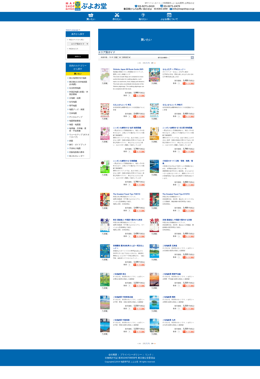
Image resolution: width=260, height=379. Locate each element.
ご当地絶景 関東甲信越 (171, 274)
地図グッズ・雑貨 (76, 109)
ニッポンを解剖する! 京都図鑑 (125, 161)
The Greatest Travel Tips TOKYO (126, 194)
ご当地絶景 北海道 (169, 246)
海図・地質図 (75, 124)
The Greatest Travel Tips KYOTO (176, 194)
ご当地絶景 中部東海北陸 (123, 297)
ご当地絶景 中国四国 (121, 320)
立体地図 (73, 113)
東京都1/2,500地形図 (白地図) (78, 83)
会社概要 (112, 354)
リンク (148, 354)
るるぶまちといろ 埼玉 (122, 105)
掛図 (71, 141)
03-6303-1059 (161, 9)
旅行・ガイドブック (77, 144)
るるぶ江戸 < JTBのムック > (173, 69)
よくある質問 (178, 3)
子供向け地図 (75, 148)
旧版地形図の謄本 (76, 152)
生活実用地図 (75, 88)
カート (157, 3)
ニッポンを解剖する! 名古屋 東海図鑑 (177, 128)
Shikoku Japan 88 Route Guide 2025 (128, 69)
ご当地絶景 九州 (168, 320)
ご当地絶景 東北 (119, 274)
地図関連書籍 (75, 121)
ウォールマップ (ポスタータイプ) (79, 135)
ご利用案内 (166, 3)
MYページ (149, 3)
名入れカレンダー (76, 156)
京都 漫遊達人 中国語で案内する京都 (177, 220)
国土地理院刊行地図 (77, 78)
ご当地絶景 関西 (168, 297)
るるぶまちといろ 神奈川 (172, 105)
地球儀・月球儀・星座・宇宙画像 (77, 129)
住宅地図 (73, 102)
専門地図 (73, 106)
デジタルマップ (75, 117)
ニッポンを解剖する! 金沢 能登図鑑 (127, 128)
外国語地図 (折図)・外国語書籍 (78, 93)
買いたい (78, 74)
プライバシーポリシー (131, 354)
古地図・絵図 (75, 98)
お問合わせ (189, 3)
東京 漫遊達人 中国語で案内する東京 (127, 220)
